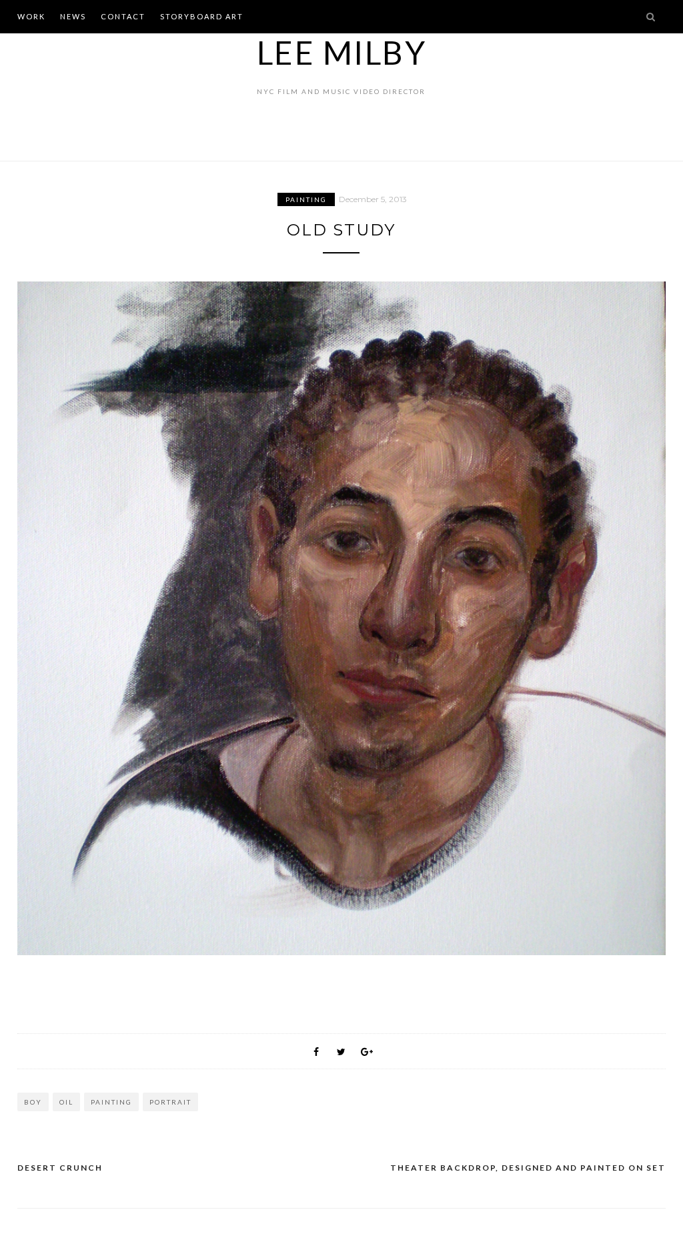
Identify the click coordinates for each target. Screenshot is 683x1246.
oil (66, 1102)
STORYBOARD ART (201, 16)
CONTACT (123, 16)
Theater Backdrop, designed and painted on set (528, 1168)
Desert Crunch (60, 1168)
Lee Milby (342, 52)
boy (33, 1102)
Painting (306, 199)
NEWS (73, 16)
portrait (170, 1102)
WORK (31, 16)
